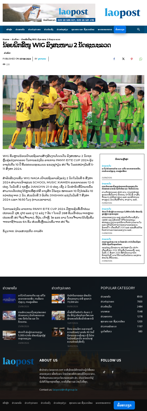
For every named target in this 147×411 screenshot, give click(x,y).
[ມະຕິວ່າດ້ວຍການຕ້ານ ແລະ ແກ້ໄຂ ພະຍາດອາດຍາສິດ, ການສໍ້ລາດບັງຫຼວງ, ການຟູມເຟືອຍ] (9, 298)
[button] (139, 29)
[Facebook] (114, 59)
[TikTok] (104, 372)
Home (6, 39)
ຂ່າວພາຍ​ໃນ (106, 166)
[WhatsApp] (140, 59)
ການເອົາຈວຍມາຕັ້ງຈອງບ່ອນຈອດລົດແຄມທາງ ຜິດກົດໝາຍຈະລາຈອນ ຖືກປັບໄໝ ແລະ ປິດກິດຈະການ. (120, 187)
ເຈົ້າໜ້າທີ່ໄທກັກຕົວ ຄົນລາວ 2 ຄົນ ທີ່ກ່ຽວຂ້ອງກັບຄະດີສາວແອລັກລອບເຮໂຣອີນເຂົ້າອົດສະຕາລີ (80, 315)
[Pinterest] (132, 59)
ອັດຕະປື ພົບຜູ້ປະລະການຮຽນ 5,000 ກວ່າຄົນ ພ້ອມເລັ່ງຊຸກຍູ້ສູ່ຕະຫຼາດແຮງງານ (122, 212)
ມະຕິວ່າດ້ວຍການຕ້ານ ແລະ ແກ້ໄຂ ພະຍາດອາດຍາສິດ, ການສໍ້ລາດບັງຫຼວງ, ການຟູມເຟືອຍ (121, 169)
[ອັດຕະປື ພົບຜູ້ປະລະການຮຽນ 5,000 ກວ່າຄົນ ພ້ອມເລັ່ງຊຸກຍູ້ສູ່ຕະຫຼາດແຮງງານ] (9, 335)
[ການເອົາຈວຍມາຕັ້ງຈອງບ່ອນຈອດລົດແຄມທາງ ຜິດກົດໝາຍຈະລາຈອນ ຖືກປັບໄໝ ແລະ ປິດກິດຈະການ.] (9, 315)
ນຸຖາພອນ (42, 59)
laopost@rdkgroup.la (65, 389)
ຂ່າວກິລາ (15, 39)
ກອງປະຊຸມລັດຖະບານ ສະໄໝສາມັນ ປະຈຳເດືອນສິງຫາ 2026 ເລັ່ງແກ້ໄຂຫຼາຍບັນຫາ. (121, 243)
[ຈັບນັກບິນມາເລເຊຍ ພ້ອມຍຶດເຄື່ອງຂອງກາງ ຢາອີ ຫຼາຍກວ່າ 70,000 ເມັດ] (58, 298)
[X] (123, 59)
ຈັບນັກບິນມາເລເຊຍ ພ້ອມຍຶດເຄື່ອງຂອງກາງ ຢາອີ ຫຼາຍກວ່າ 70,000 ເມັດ (79, 299)
